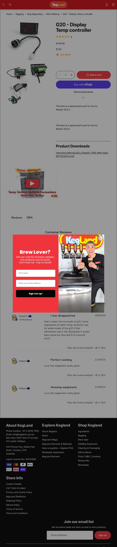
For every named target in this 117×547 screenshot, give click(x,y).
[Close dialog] (100, 238)
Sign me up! (36, 293)
